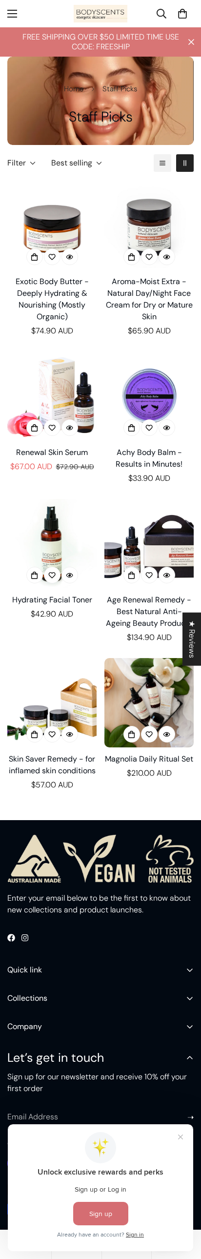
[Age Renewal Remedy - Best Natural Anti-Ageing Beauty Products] (149, 543)
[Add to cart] (34, 256)
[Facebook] (11, 937)
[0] (182, 13)
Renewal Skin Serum (52, 452)
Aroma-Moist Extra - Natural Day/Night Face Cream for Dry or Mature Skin (149, 299)
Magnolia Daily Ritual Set (149, 759)
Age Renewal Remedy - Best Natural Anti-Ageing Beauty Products (149, 611)
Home (73, 89)
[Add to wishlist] (52, 256)
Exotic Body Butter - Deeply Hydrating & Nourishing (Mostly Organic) (52, 299)
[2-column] (185, 163)
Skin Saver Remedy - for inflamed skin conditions (52, 765)
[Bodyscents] (100, 13)
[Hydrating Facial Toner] (52, 543)
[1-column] (162, 163)
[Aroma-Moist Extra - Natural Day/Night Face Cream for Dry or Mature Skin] (149, 225)
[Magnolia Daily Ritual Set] (149, 702)
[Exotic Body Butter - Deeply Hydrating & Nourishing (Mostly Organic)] (52, 225)
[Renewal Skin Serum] (52, 396)
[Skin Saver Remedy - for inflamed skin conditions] (52, 702)
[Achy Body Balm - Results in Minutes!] (149, 396)
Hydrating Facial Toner (52, 600)
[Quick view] (69, 256)
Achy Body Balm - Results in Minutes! (149, 458)
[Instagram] (25, 937)
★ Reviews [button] (192, 639)
